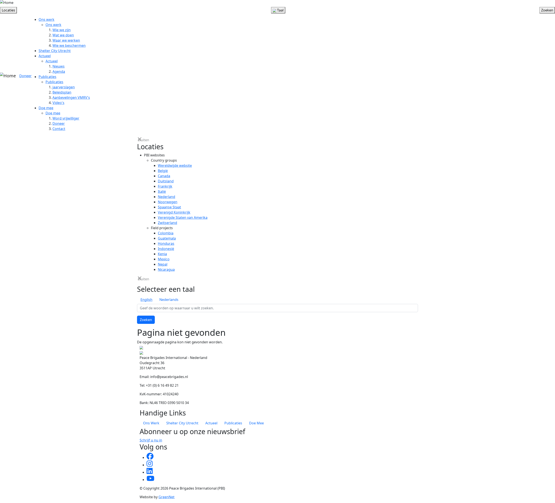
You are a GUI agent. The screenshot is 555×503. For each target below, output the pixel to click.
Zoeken (146, 319)
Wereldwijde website (175, 165)
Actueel (45, 56)
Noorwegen (167, 202)
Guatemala (167, 238)
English (146, 299)
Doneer (25, 75)
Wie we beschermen (69, 45)
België (163, 170)
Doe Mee (256, 423)
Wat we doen (63, 35)
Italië (162, 191)
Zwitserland (167, 222)
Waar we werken (66, 40)
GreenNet (166, 497)
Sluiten (140, 140)
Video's (58, 102)
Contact (58, 128)
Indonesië (166, 248)
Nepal (162, 264)
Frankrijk (165, 186)
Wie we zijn (61, 30)
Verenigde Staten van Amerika (182, 217)
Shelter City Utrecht (55, 50)
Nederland (166, 196)
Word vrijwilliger (65, 118)
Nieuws (58, 66)
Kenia (162, 254)
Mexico (164, 259)
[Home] (6, 2)
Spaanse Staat (169, 207)
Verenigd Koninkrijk (174, 212)
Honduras (166, 243)
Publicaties (47, 76)
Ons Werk (151, 423)
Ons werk (46, 19)
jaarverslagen (63, 87)
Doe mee (46, 107)
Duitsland (166, 181)
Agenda (58, 71)
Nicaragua (166, 269)
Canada (164, 176)
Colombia (165, 233)
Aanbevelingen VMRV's (71, 97)
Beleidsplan (61, 92)
